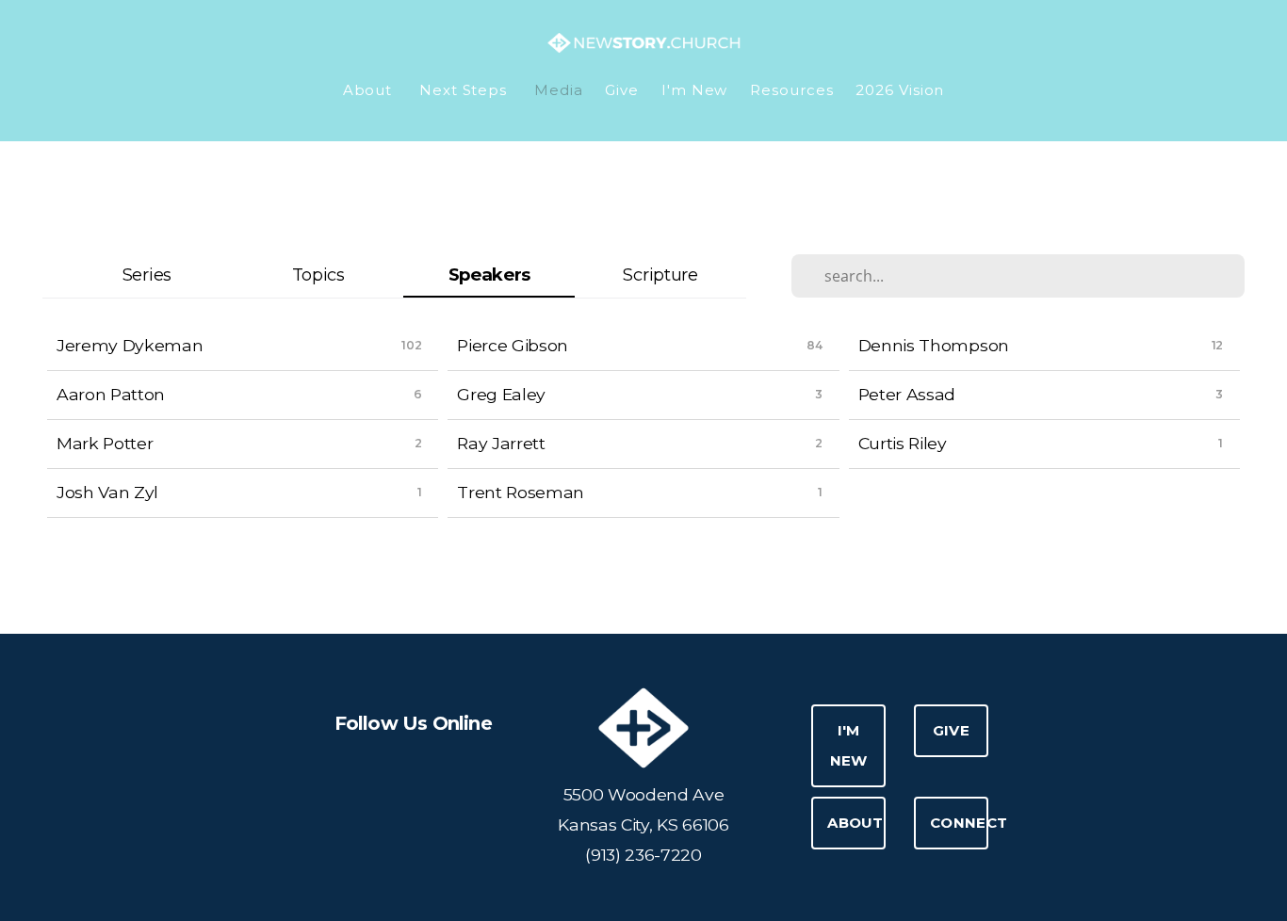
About (370, 90)
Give (622, 90)
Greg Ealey (501, 394)
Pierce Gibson (512, 345)
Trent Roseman (520, 492)
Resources (791, 90)
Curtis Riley (902, 443)
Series (146, 274)
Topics (318, 274)
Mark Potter (105, 443)
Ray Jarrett (501, 443)
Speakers (489, 274)
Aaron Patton (111, 394)
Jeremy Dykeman (130, 345)
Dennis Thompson (933, 345)
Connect (959, 823)
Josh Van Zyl (107, 492)
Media (558, 90)
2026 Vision (899, 90)
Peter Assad (906, 394)
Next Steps (465, 90)
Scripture (660, 274)
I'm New (694, 90)
